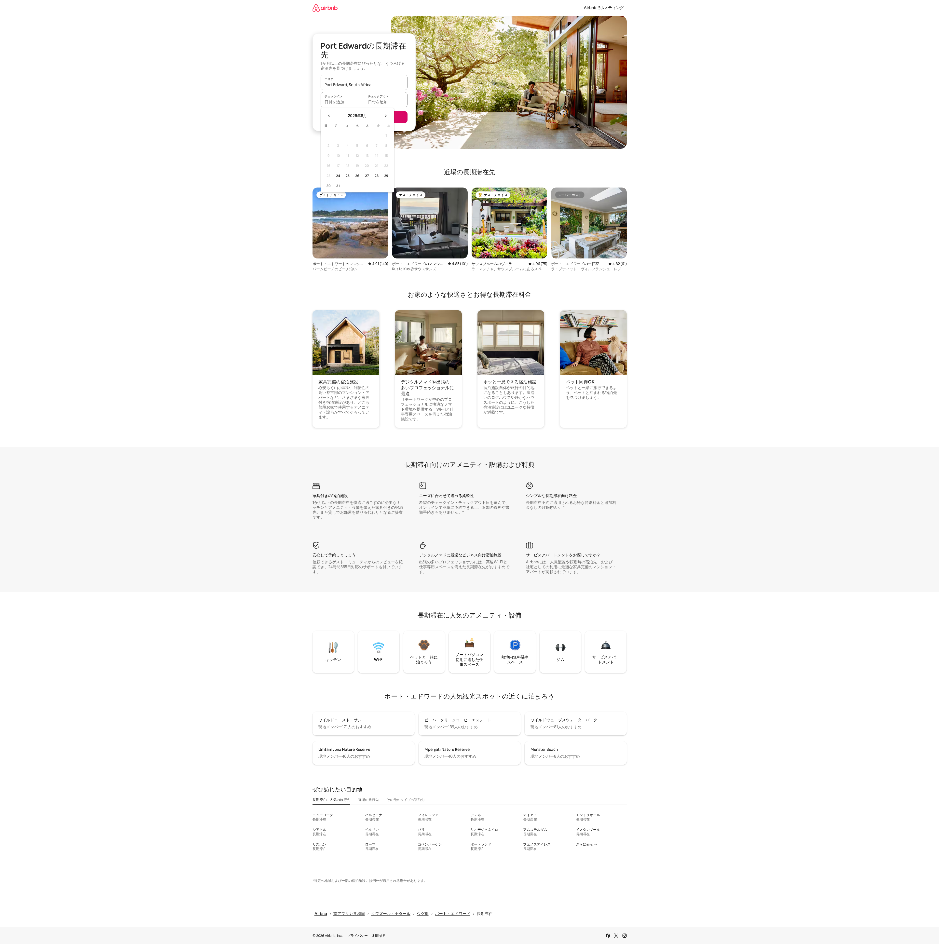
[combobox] (364, 85)
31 (338, 186)
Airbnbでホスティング (604, 7)
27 (367, 176)
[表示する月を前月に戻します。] (329, 115)
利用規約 (379, 935)
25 (348, 176)
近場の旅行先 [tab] (368, 799)
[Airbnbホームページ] (325, 7)
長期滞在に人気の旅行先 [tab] (331, 799)
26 (357, 176)
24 (338, 176)
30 (329, 186)
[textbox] (342, 102)
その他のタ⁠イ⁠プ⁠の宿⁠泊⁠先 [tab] (405, 799)
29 (386, 176)
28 (377, 176)
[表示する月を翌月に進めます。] (385, 115)
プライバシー (357, 935)
